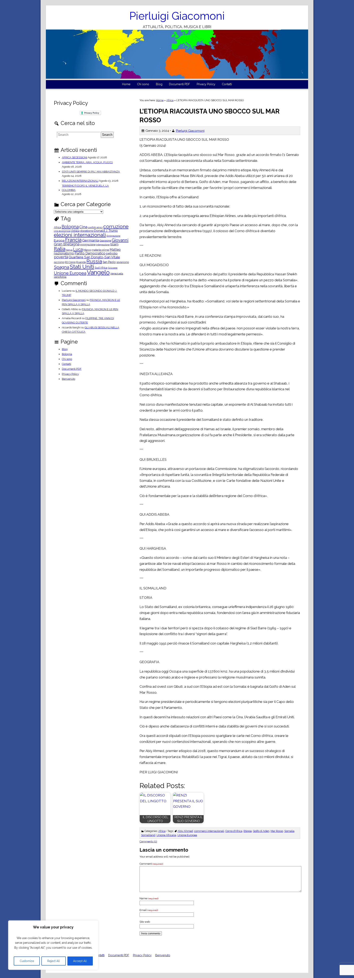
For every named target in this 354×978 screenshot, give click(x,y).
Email (149, 910)
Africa (170, 100)
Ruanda (81, 262)
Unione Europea (187, 835)
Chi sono (143, 84)
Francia (73, 239)
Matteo (115, 249)
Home (126, 84)
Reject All (53, 961)
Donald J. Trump (106, 230)
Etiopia (248, 831)
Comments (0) (148, 841)
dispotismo (86, 231)
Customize (27, 961)
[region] (53, 945)
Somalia (289, 831)
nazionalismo (64, 253)
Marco (87, 250)
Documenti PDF (179, 84)
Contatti (227, 84)
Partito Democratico (90, 253)
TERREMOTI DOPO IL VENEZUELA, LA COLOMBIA (85, 188)
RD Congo (70, 262)
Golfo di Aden (261, 831)
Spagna (61, 267)
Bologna (70, 227)
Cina (83, 227)
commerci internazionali (209, 831)
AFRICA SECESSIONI (74, 157)
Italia (59, 249)
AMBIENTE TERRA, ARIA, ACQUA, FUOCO (87, 162)
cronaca (75, 231)
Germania (90, 240)
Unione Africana (166, 835)
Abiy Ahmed (185, 831)
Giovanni (120, 240)
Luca (78, 249)
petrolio (112, 253)
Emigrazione (113, 236)
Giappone (105, 240)
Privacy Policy (206, 84)
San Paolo (109, 262)
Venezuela (116, 273)
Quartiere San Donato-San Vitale (94, 257)
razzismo (59, 262)
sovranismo (122, 262)
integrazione (103, 245)
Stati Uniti (82, 267)
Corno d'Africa (233, 831)
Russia (94, 261)
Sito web (145, 921)
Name (149, 898)
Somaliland (148, 835)
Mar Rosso (277, 831)
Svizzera (112, 268)
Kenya (69, 250)
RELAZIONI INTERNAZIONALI (80, 180)
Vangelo (98, 272)
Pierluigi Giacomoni (177, 16)
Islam (114, 244)
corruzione (115, 226)
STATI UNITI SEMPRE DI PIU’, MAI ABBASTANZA (91, 171)
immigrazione (87, 244)
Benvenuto (68, 378)
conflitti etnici (95, 227)
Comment (151, 863)
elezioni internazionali (80, 234)
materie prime (100, 250)
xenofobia (60, 277)
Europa (59, 240)
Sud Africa (101, 268)
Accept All (80, 961)
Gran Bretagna (66, 244)
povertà (61, 257)
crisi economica (62, 231)
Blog (159, 84)
